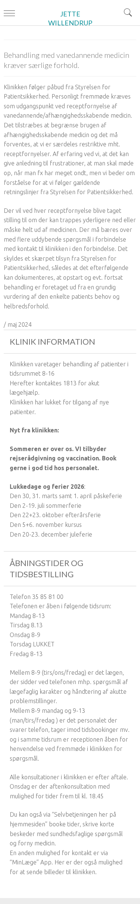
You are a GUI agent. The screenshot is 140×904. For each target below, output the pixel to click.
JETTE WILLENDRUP (70, 18)
